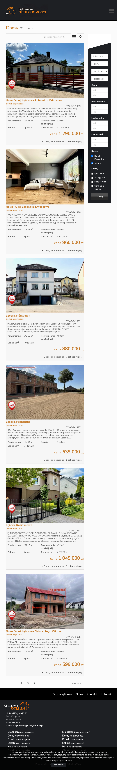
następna (76, 683)
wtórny (97, 163)
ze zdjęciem (99, 177)
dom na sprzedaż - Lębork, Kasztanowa (45, 518)
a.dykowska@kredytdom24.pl (28, 725)
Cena (94, 85)
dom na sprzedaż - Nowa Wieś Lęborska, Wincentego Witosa (45, 625)
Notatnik (106, 694)
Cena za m (97, 134)
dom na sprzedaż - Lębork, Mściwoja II (45, 309)
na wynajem (21, 732)
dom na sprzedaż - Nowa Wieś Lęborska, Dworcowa (45, 201)
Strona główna (62, 694)
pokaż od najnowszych (54, 36)
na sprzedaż (76, 732)
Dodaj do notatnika (54, 141)
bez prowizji (100, 181)
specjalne (99, 173)
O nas (79, 694)
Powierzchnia (98, 101)
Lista (74, 36)
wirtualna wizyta (99, 187)
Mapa (80, 36)
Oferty (94, 168)
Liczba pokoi (98, 118)
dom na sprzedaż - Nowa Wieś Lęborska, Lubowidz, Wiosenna (45, 94)
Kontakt (92, 694)
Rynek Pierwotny (99, 158)
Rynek (94, 151)
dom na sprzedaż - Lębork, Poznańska (45, 414)
